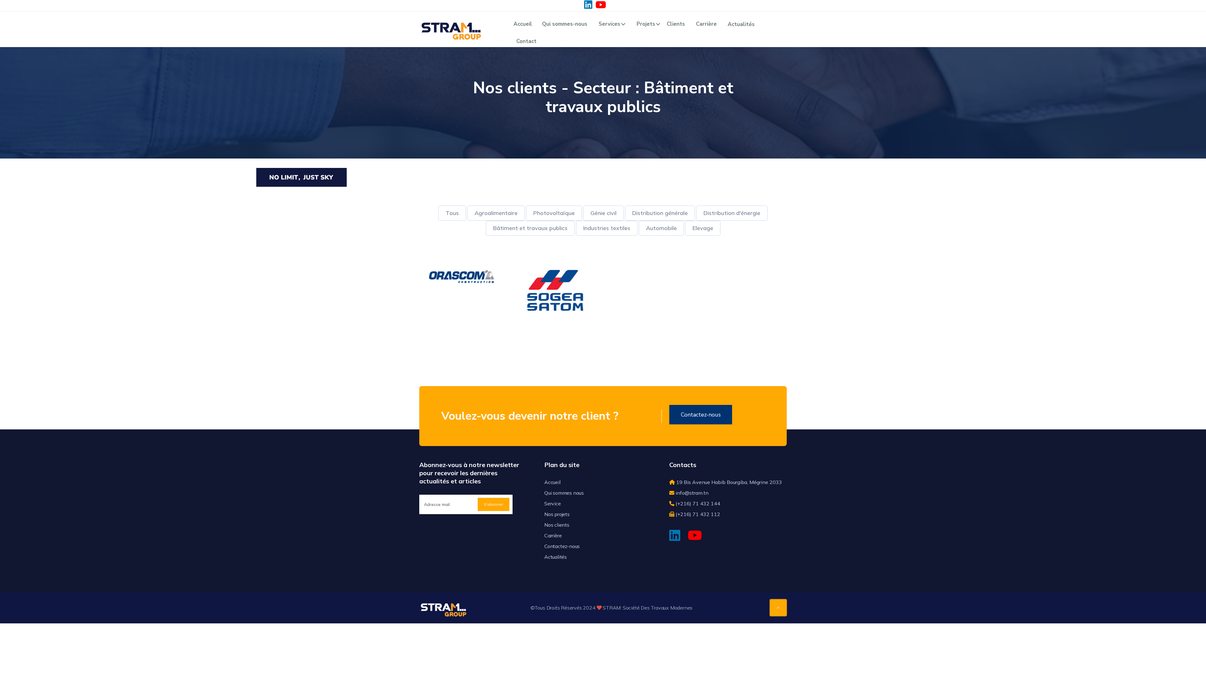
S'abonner (493, 504)
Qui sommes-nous (564, 24)
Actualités (741, 24)
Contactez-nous (701, 414)
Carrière (706, 24)
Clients (676, 24)
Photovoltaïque (554, 213)
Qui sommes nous (564, 493)
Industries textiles (606, 228)
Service (552, 503)
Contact (526, 41)
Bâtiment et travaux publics (530, 228)
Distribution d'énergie (732, 213)
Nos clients (556, 525)
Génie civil (603, 213)
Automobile (661, 228)
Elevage (703, 228)
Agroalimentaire (496, 213)
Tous (452, 213)
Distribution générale (660, 213)
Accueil (522, 24)
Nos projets (557, 514)
